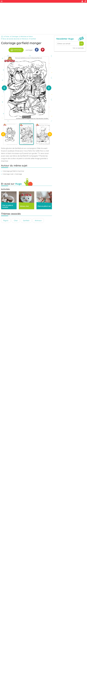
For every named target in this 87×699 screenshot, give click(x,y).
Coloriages (15, 36)
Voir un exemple (78, 48)
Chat (16, 220)
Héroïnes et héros (27, 36)
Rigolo (5, 220)
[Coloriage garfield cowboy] (43, 134)
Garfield (33, 39)
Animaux (38, 220)
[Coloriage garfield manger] (26, 134)
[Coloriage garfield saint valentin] (10, 134)
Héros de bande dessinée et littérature (15, 39)
